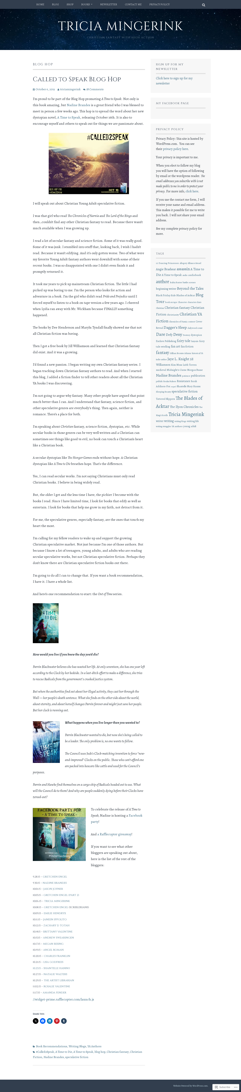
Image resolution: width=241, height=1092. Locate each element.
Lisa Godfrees (53, 962)
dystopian (196, 335)
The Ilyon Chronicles (184, 407)
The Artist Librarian (59, 980)
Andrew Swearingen (58, 938)
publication (198, 376)
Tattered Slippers (165, 399)
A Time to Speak (68, 117)
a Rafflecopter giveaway (114, 834)
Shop (70, 4)
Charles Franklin (57, 956)
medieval (161, 370)
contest (191, 321)
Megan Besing (53, 944)
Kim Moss (176, 365)
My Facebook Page (172, 103)
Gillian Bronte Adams (180, 353)
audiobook (194, 275)
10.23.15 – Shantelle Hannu (51, 968)
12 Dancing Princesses (167, 263)
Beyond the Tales (190, 288)
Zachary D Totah (56, 925)
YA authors (177, 426)
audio (185, 275)
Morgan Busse (195, 370)
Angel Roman (53, 950)
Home (40, 4)
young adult (189, 426)
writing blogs (180, 421)
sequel (173, 386)
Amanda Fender (54, 992)
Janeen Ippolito (55, 919)
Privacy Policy (159, 4)
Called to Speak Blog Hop (77, 79)
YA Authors (94, 1046)
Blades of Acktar (185, 295)
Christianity (173, 314)
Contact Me (133, 4)
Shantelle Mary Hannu (189, 386)
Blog (55, 4)
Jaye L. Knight (178, 358)
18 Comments (95, 89)
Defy (169, 334)
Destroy (186, 335)
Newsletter (108, 4)
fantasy (162, 352)
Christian (160, 308)
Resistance (183, 381)
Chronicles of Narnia (178, 321)
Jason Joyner (53, 889)
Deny (177, 334)
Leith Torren (190, 365)
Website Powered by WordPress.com (190, 1085)
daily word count (195, 328)
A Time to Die (63, 1052)
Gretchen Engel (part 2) (61, 895)
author (162, 281)
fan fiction (187, 346)
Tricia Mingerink (120, 26)
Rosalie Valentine (57, 986)
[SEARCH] (204, 4)
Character (182, 302)
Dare (160, 334)
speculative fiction (76, 1057)
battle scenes (189, 282)
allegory (183, 263)
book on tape (171, 302)
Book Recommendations (51, 1046)
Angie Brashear (166, 269)
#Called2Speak (45, 1052)
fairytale (194, 341)
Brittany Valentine (58, 932)
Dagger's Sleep (175, 327)
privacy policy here (175, 149)
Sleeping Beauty (163, 391)
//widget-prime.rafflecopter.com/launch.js (63, 999)
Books (85, 4)
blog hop (100, 1052)
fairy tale (183, 340)
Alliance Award (194, 263)
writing (169, 421)
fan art (175, 346)
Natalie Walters (55, 974)
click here (192, 191)
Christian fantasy (118, 1052)
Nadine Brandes (78, 105)
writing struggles (163, 426)
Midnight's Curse (176, 370)
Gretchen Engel (55, 877)
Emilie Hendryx (55, 913)
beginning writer (166, 289)
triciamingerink (70, 89)
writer (159, 421)
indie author (161, 359)
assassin (183, 269)
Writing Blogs (77, 1046)
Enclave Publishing (166, 341)
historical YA (197, 353)
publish (159, 381)
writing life (193, 421)
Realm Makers (169, 381)
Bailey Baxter (176, 282)
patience (186, 375)
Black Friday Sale (166, 295)
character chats (194, 302)
